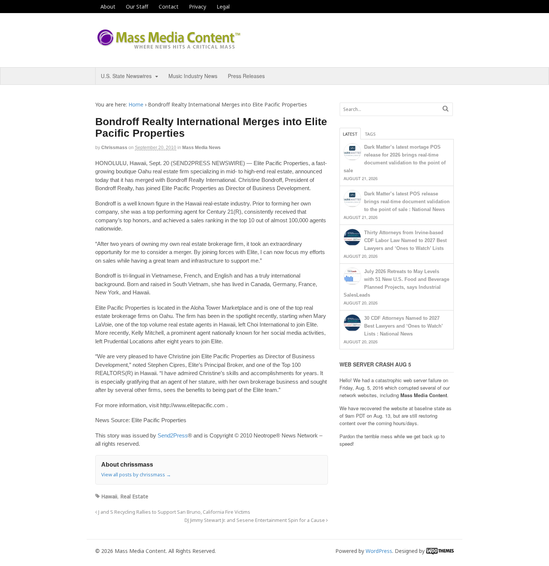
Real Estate (134, 496)
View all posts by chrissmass (136, 474)
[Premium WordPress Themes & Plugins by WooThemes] (440, 550)
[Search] (446, 108)
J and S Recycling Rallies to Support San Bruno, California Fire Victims (173, 512)
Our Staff (137, 6)
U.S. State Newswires (126, 76)
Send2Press (173, 435)
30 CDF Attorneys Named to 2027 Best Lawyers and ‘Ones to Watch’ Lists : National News (403, 326)
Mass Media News (201, 147)
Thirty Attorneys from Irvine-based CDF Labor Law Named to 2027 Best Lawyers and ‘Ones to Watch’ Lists (405, 240)
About (107, 6)
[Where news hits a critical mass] (170, 46)
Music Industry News (192, 76)
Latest (350, 134)
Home (135, 104)
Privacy (197, 6)
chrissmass (114, 147)
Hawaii (109, 496)
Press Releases (246, 76)
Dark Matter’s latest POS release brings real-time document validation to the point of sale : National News (407, 201)
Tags (370, 134)
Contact (169, 6)
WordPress (379, 550)
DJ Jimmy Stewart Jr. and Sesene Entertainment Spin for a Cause (255, 520)
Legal (223, 6)
